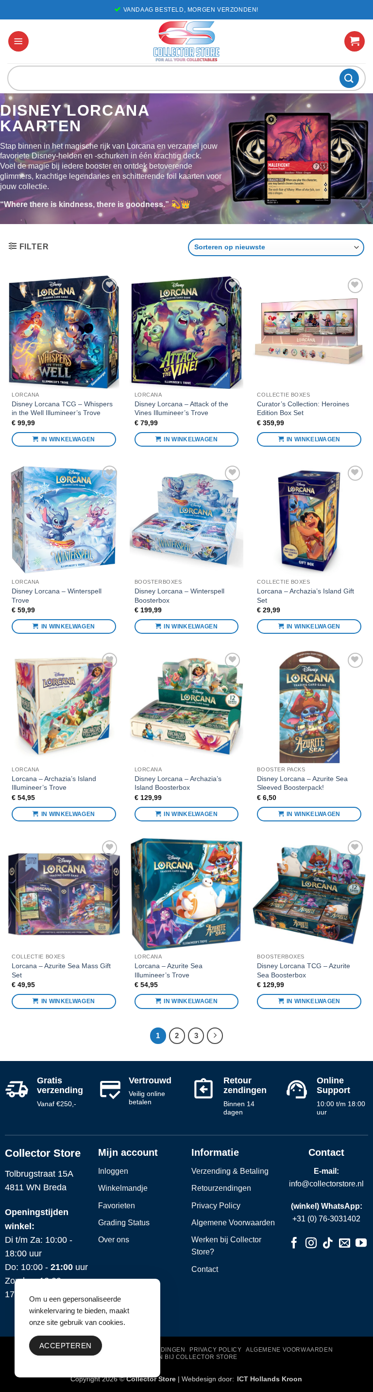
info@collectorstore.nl (326, 1184)
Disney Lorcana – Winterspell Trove (57, 595)
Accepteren (65, 1345)
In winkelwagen (68, 439)
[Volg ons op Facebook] (294, 1244)
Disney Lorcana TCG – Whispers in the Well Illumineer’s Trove (62, 408)
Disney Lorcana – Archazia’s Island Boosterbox (178, 783)
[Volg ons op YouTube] (361, 1244)
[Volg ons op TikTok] (327, 1244)
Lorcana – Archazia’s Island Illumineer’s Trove (54, 783)
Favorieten (116, 1205)
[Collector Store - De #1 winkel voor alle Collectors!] (186, 41)
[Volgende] (215, 1035)
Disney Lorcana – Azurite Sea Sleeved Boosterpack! (302, 783)
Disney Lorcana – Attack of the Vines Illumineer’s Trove (181, 408)
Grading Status (124, 1222)
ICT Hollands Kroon (269, 1379)
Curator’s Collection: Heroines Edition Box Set (303, 408)
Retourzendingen (221, 1188)
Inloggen (113, 1171)
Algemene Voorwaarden (233, 1222)
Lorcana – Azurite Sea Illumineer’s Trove (169, 970)
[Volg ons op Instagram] (311, 1244)
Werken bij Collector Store (186, 1357)
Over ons (113, 1239)
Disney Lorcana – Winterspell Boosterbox (179, 595)
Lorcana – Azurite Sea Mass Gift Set (61, 970)
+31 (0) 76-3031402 (326, 1219)
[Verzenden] (349, 78)
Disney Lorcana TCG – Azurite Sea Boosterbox (303, 970)
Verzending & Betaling (230, 1171)
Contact (204, 1269)
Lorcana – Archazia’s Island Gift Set (305, 595)
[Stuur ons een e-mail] (344, 1244)
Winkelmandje (123, 1188)
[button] (18, 41)
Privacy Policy (215, 1205)
